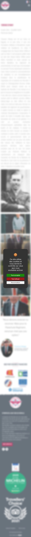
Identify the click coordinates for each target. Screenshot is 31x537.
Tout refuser (15, 279)
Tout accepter (15, 275)
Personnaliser (15, 282)
